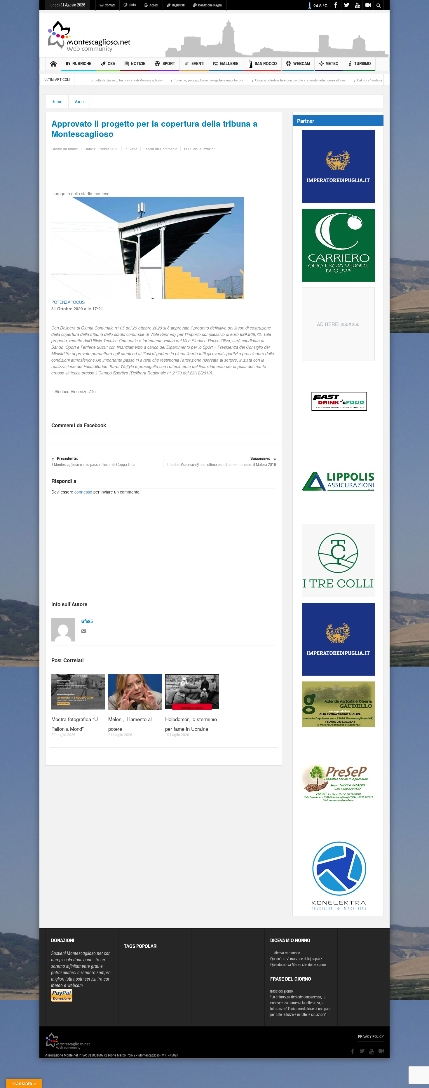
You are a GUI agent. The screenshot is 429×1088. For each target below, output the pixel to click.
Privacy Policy (371, 1036)
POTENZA (60, 302)
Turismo (362, 63)
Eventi (197, 63)
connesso (83, 492)
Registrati (178, 5)
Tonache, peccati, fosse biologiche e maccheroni (159, 80)
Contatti (110, 5)
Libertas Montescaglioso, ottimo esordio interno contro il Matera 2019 (221, 462)
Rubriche (81, 63)
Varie (79, 102)
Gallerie (229, 63)
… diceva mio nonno (285, 953)
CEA (111, 63)
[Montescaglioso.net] (89, 35)
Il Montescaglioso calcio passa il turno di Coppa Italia (93, 462)
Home (56, 102)
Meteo (332, 63)
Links (132, 5)
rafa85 (87, 621)
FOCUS (77, 302)
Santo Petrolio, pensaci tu (382, 80)
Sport (169, 63)
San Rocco (266, 63)
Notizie (138, 63)
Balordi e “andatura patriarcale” (330, 80)
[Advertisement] (277, 54)
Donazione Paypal (210, 5)
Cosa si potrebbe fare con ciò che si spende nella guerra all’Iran (251, 80)
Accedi (153, 5)
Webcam (301, 63)
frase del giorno (281, 991)
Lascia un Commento (160, 148)
